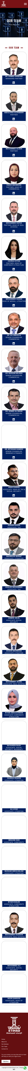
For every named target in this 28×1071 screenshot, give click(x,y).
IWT (14, 1069)
